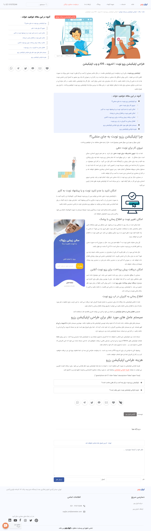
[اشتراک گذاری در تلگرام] (85, 402)
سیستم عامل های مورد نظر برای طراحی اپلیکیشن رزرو (120, 125)
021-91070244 (11, 4)
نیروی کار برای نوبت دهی (127, 105)
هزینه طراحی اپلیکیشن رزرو (128, 129)
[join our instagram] (25, 520)
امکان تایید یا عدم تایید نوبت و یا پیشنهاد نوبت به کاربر (118, 109)
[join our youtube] (15, 520)
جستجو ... (41, 4)
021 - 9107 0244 (76, 506)
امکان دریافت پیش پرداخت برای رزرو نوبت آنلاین (119, 117)
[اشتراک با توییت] (92, 402)
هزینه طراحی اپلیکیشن (122, 370)
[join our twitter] (30, 520)
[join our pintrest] (36, 520)
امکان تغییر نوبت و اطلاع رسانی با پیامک (122, 113)
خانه (132, 4)
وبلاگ (98, 4)
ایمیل (103, 479)
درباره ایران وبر (137, 503)
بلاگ (139, 12)
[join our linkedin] (9, 520)
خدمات (123, 4)
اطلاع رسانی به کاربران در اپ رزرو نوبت (123, 121)
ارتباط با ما (87, 4)
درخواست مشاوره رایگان (71, 4)
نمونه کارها (110, 4)
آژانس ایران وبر (130, 414)
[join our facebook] (20, 520)
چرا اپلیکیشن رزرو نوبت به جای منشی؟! (124, 101)
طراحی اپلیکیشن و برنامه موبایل (128, 12)
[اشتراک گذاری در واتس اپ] (77, 402)
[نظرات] (99, 402)
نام (143, 479)
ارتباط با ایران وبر (138, 509)
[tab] (99, 382)
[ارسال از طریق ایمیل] (106, 402)
